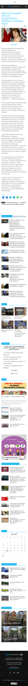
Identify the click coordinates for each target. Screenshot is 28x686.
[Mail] (14, 672)
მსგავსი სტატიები (7, 216)
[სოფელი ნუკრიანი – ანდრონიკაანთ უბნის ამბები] (7, 311)
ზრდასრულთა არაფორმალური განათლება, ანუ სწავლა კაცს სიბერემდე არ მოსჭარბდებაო (20, 333)
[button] (26, 7)
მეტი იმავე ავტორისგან (19, 216)
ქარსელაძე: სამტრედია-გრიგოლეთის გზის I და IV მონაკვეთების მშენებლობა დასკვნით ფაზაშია (16, 260)
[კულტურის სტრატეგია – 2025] (5, 584)
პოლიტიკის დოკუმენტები (9, 564)
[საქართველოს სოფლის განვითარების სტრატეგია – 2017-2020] (5, 590)
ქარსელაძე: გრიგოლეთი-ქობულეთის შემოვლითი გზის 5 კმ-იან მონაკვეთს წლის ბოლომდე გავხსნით (17, 268)
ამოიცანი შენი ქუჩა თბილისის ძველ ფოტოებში (17, 424)
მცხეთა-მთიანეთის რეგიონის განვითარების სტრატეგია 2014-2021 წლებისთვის (17, 598)
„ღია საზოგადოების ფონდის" (14, 658)
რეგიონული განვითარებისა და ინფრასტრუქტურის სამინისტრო (13, 204)
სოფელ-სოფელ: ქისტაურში (10, 639)
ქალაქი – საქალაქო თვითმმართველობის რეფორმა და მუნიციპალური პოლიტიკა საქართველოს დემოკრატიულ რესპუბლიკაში (18, 479)
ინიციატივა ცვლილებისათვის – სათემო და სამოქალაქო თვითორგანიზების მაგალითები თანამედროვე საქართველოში (17, 470)
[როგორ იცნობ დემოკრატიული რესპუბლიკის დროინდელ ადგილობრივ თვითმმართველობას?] (5, 417)
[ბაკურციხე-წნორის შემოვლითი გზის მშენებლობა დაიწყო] (5, 286)
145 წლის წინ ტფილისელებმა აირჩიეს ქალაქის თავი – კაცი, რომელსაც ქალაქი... (17, 505)
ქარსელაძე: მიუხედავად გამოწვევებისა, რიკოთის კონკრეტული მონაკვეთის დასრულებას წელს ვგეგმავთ (17, 294)
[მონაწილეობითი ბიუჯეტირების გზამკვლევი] (5, 498)
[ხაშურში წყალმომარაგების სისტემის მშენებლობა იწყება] (5, 252)
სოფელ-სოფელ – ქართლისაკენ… (12, 623)
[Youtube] (17, 672)
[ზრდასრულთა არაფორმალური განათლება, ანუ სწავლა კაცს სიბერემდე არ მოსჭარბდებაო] (21, 325)
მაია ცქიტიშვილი (23, 202)
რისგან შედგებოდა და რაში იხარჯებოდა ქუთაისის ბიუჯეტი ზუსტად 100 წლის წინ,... (17, 512)
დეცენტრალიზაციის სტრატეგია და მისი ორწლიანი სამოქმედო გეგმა (17, 569)
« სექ (2, 555)
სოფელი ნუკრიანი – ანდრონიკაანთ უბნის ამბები (6, 318)
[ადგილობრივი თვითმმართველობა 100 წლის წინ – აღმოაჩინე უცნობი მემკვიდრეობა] (5, 520)
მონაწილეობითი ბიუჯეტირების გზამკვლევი (17, 497)
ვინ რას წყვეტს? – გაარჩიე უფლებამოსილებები (13, 396)
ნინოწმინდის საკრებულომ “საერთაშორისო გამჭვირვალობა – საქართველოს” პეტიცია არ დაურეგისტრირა (16, 278)
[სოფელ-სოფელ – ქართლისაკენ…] (14, 618)
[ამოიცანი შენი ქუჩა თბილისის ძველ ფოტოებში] (5, 425)
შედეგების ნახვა (14, 373)
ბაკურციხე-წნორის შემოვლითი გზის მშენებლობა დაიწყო (17, 285)
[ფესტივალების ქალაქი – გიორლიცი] (7, 325)
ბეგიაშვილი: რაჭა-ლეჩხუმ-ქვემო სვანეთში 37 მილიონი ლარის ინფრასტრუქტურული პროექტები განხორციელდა (17, 244)
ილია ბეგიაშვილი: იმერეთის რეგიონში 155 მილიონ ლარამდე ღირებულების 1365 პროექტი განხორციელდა (17, 236)
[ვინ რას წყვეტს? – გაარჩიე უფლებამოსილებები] (14, 388)
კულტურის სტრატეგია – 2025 (17, 582)
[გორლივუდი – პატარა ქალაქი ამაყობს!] (21, 311)
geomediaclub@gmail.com (14, 669)
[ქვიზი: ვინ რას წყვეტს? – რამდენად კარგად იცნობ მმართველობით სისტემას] (5, 409)
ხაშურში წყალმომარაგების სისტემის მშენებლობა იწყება (17, 251)
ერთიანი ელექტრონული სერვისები (12, 202)
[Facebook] (10, 672)
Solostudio (23, 680)
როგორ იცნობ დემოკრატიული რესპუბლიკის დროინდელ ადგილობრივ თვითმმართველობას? (17, 418)
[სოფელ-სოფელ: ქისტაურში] (14, 634)
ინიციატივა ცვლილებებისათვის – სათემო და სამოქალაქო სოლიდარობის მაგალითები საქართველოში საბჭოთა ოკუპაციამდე (18, 489)
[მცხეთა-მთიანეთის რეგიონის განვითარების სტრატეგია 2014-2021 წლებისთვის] (5, 598)
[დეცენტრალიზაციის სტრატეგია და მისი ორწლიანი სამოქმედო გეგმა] (5, 569)
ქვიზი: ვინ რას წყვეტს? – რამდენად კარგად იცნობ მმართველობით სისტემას (16, 409)
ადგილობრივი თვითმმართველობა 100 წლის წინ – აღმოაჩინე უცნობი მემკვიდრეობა (17, 520)
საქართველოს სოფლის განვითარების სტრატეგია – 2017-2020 (18, 590)
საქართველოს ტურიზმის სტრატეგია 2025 (16, 576)
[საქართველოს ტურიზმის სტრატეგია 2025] (5, 577)
